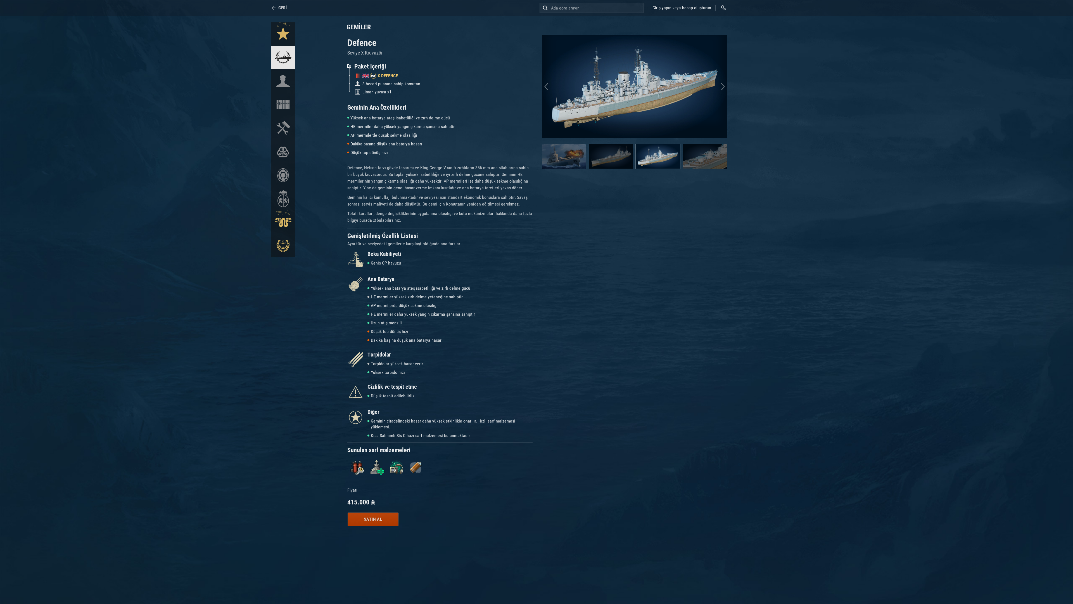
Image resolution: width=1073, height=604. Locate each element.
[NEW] (283, 34)
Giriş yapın (661, 7)
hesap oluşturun (696, 7)
